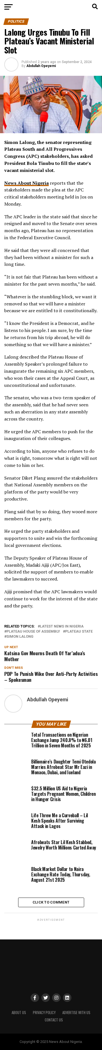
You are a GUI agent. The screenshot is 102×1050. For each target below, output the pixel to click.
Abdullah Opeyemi (41, 66)
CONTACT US (54, 1020)
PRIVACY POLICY (44, 1012)
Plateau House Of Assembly (33, 631)
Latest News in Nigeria (62, 626)
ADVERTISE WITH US (76, 1012)
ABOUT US (19, 1012)
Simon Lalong (20, 637)
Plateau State (79, 631)
